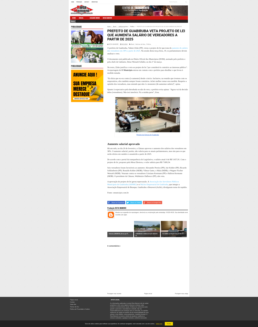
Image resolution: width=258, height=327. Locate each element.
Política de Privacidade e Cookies (80, 309)
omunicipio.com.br (121, 193)
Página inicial (148, 293)
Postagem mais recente (114, 293)
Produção (79, 2)
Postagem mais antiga (181, 293)
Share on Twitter (135, 202)
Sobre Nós (73, 304)
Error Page (95, 2)
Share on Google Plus (154, 202)
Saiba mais (159, 323)
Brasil (81, 18)
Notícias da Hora (140, 44)
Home (72, 2)
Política (148, 44)
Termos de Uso (74, 307)
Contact (86, 2)
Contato (72, 302)
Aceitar (169, 323)
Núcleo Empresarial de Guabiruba (154, 184)
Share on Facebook (118, 202)
